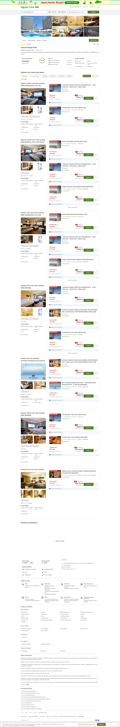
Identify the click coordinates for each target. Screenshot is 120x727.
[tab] (86, 76)
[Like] (94, 44)
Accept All (101, 724)
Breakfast (45, 76)
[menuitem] (76, 7)
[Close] (117, 724)
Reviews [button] (39, 40)
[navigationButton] (67, 630)
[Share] (97, 44)
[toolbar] (57, 12)
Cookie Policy (32, 725)
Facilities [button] (45, 40)
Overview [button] (24, 40)
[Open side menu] (98, 7)
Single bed (69, 76)
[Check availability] (95, 98)
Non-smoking (61, 76)
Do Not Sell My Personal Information (87, 724)
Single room (52, 76)
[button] (27, 7)
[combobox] (34, 12)
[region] (60, 724)
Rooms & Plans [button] (31, 40)
